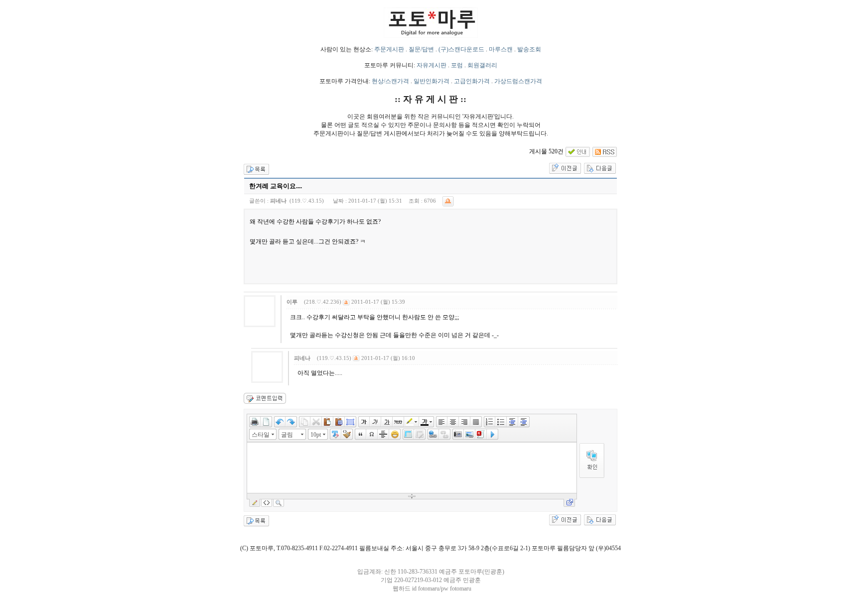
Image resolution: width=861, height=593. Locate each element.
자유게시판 (431, 65)
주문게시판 (389, 49)
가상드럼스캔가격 (518, 81)
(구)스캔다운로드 (461, 49)
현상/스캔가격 (390, 81)
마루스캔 (501, 49)
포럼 (457, 65)
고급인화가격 (472, 81)
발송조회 (529, 49)
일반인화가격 (431, 81)
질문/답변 (421, 49)
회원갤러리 (482, 65)
